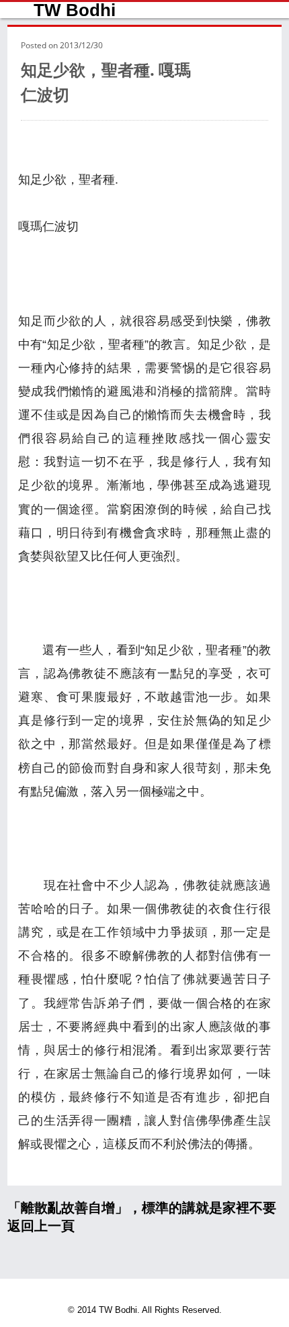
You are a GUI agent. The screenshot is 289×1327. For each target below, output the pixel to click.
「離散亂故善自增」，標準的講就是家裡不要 (141, 1207)
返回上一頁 (41, 1225)
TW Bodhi (75, 10)
